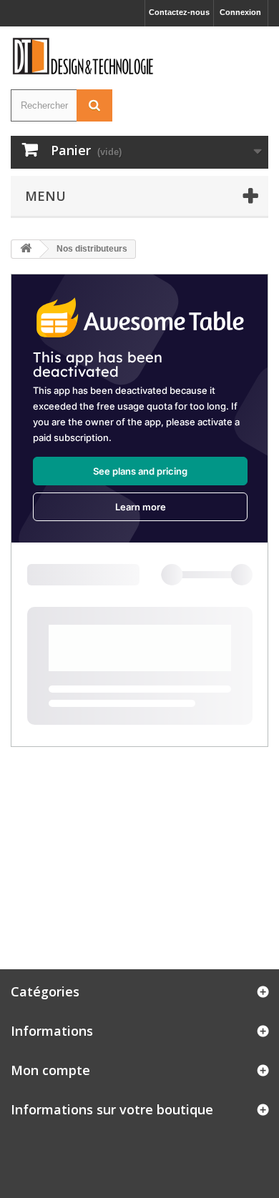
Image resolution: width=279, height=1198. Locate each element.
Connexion (240, 12)
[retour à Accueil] (25, 249)
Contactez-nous (179, 12)
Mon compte (50, 1070)
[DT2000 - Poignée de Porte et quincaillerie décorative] (84, 56)
